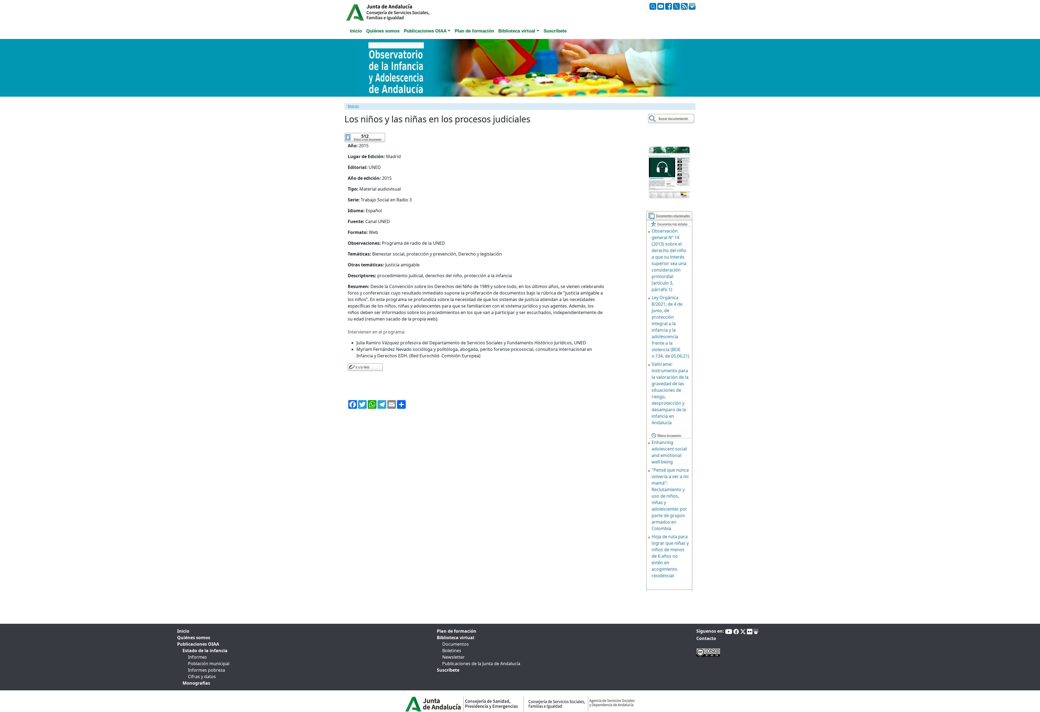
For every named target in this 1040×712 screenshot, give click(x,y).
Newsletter (453, 657)
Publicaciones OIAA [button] (425, 31)
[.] (672, 118)
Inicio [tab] (356, 31)
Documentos (455, 644)
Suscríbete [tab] (555, 31)
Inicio (353, 106)
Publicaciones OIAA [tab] (198, 644)
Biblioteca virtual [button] (516, 31)
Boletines (451, 651)
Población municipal (208, 664)
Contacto (706, 638)
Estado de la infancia (205, 651)
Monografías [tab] (196, 683)
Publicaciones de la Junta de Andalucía (481, 664)
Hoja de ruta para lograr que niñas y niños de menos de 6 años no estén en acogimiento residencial (670, 556)
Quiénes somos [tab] (382, 31)
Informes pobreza (206, 670)
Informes (197, 657)
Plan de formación (456, 631)
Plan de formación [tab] (474, 31)
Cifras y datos (202, 677)
